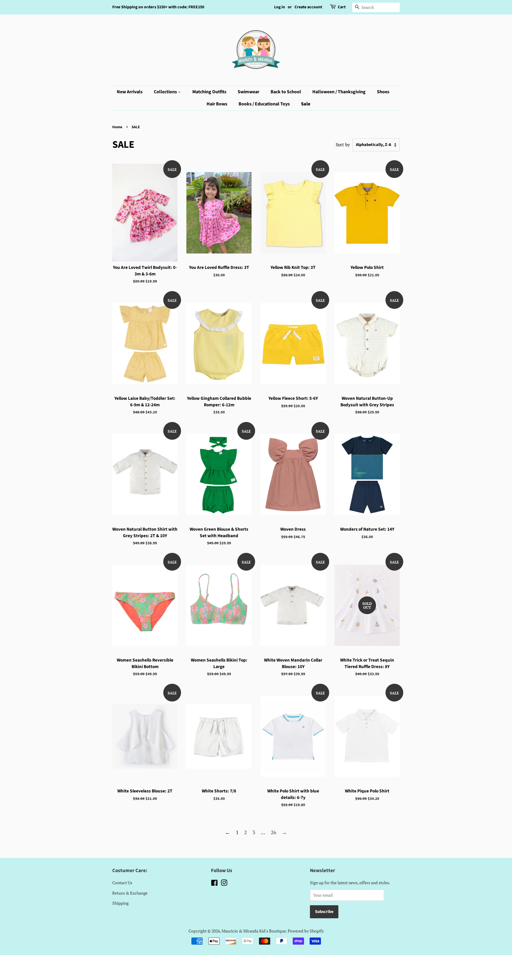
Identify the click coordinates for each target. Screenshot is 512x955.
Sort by (343, 144)
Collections (166, 92)
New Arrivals (130, 92)
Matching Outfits (209, 92)
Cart (341, 7)
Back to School (286, 92)
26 (273, 832)
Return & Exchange (130, 893)
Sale (305, 104)
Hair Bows (217, 104)
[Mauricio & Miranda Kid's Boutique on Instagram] (224, 884)
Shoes (383, 92)
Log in (279, 7)
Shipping (120, 903)
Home (117, 127)
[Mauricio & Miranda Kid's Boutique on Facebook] (214, 884)
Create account (308, 7)
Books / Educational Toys (264, 104)
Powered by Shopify (306, 931)
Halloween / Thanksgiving (339, 92)
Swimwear (248, 92)
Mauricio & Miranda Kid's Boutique (254, 931)
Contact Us (122, 882)
